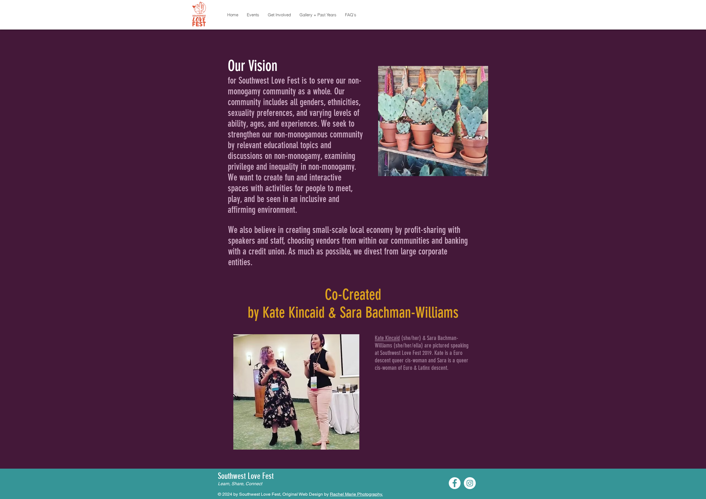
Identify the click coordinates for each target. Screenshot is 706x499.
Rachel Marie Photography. (356, 494)
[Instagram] (470, 483)
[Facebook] (455, 483)
